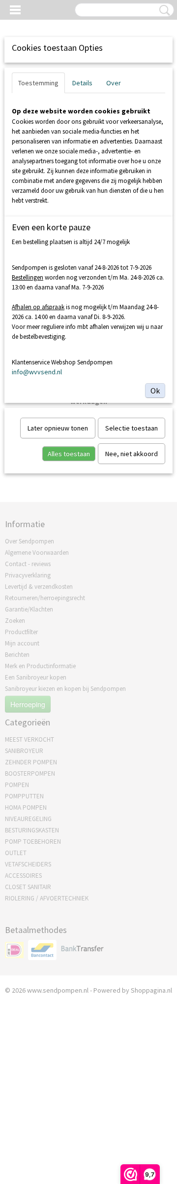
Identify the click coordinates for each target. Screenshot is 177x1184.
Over (113, 82)
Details (82, 82)
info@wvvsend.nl (37, 371)
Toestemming (38, 82)
